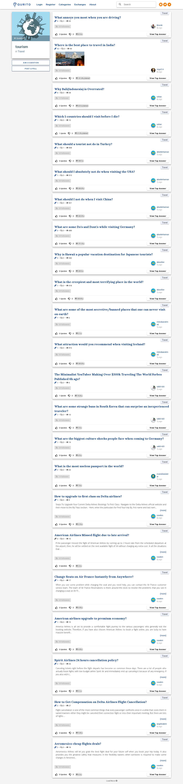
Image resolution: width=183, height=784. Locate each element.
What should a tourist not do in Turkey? (83, 144)
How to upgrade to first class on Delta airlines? (88, 496)
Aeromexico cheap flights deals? (77, 743)
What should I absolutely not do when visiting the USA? (94, 171)
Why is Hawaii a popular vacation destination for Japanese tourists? (103, 254)
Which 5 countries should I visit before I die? (86, 116)
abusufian (160, 262)
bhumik (159, 25)
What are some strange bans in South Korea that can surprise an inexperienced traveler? (111, 409)
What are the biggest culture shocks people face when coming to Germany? (109, 438)
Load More (111, 781)
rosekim (160, 515)
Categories (65, 4)
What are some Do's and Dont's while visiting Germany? (94, 227)
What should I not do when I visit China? (83, 199)
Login (39, 4)
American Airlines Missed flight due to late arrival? (91, 535)
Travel (21, 51)
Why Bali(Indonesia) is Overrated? (79, 89)
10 (57, 49)
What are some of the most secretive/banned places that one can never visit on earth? (109, 312)
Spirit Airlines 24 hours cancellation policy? (86, 660)
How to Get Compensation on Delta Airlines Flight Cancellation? (100, 702)
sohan (159, 97)
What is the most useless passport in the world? (89, 466)
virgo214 (160, 69)
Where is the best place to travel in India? (84, 45)
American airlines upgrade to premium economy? (90, 618)
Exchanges (80, 4)
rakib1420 (160, 387)
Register (50, 4)
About (92, 4)
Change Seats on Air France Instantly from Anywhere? (93, 576)
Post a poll (31, 69)
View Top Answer (158, 34)
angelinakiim (162, 724)
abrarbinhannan (163, 152)
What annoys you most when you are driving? (87, 17)
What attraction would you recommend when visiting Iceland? (99, 344)
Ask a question (31, 63)
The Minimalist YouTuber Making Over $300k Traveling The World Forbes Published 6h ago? (108, 377)
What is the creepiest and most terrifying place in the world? (98, 282)
